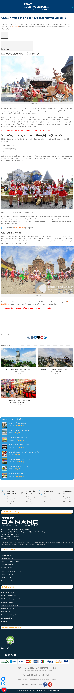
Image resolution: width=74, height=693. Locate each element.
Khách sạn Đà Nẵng (7, 580)
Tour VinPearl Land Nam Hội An (11, 571)
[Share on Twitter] (35, 337)
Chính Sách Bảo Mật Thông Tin (10, 599)
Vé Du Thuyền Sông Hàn (9, 615)
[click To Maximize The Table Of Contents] (4, 35)
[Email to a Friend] (38, 337)
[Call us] (12, 655)
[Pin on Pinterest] (41, 337)
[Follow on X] (6, 655)
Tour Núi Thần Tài (6, 568)
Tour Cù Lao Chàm (7, 558)
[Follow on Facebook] (3, 655)
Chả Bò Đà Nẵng (6, 611)
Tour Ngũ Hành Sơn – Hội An (10, 561)
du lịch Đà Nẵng (19, 228)
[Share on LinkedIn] (45, 337)
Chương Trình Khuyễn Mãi (9, 605)
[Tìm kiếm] (72, 7)
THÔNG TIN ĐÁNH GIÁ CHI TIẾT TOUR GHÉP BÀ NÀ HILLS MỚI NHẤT (27, 131)
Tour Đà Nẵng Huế (7, 564)
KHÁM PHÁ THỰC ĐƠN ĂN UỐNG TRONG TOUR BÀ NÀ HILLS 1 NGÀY (27, 308)
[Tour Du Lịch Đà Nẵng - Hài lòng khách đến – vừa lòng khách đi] (37, 6)
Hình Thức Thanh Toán (8, 592)
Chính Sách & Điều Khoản (9, 595)
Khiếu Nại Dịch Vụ (7, 602)
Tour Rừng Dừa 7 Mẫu (8, 574)
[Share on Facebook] (32, 337)
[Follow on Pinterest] (15, 655)
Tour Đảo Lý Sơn (6, 577)
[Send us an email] (9, 655)
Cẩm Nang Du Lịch (7, 608)
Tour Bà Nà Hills (6, 555)
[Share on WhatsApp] (28, 337)
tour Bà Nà (15, 27)
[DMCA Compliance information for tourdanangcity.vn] (8, 640)
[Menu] (2, 7)
